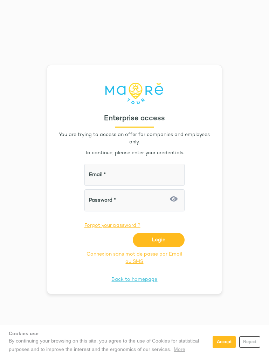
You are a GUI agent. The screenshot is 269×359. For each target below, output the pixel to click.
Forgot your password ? (112, 225)
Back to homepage (134, 279)
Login (158, 240)
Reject (249, 341)
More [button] (179, 349)
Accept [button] (224, 341)
